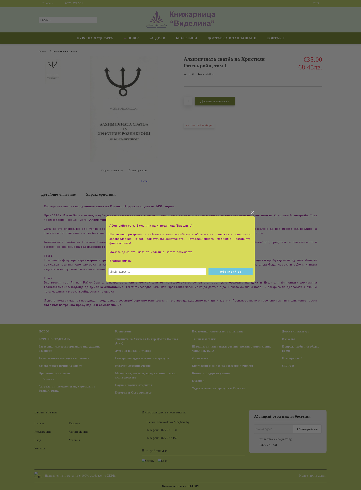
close (252, 212)
